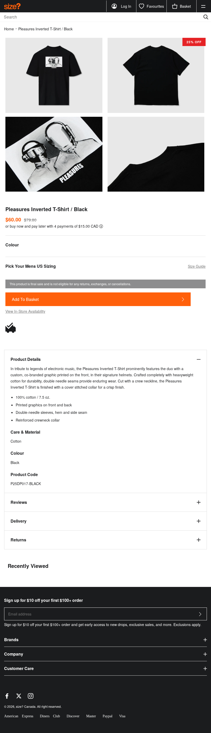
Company (13, 654)
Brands (11, 639)
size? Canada (26, 706)
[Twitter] (19, 697)
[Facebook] (7, 697)
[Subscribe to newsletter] (200, 615)
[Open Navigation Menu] (203, 6)
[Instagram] (30, 697)
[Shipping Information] (11, 328)
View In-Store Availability (25, 311)
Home (9, 28)
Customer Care (19, 668)
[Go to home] (12, 6)
